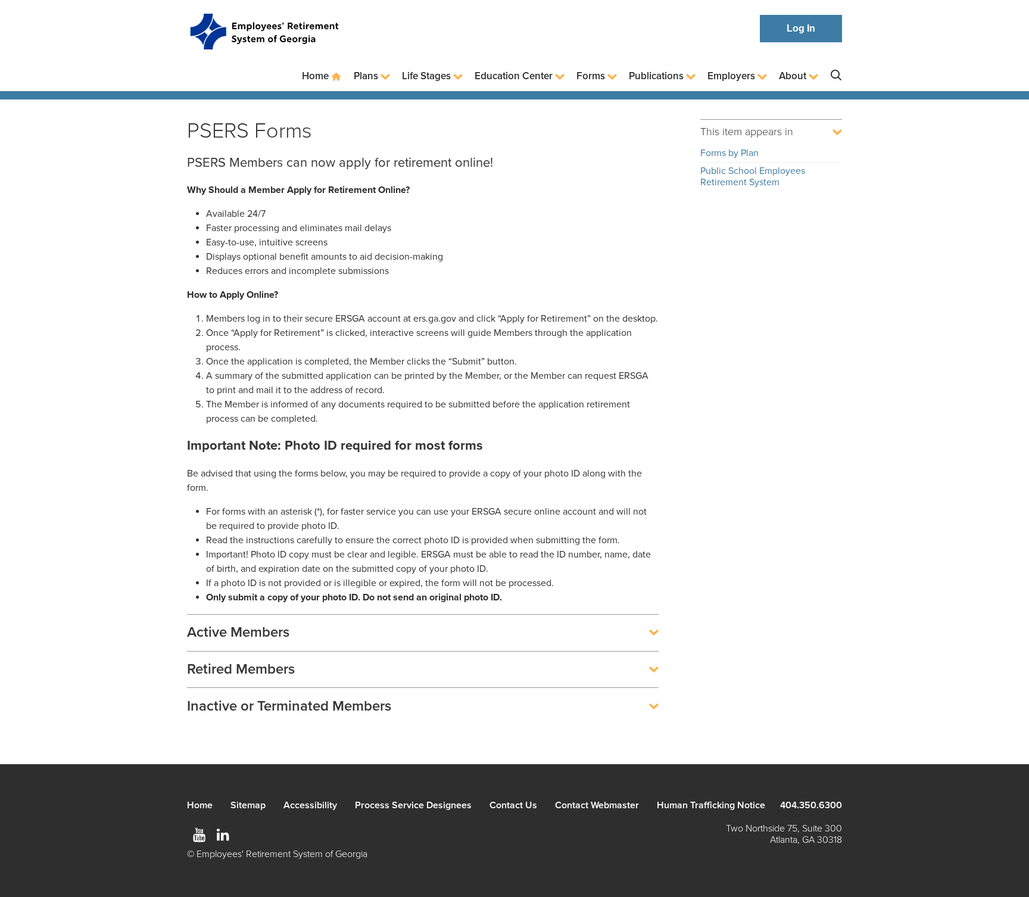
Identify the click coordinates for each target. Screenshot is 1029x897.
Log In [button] (801, 28)
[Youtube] (199, 835)
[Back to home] (264, 28)
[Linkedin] (223, 835)
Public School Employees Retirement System (752, 176)
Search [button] (836, 75)
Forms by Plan (729, 153)
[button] (423, 632)
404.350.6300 (811, 805)
